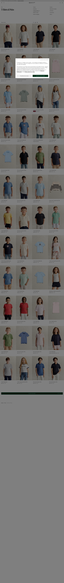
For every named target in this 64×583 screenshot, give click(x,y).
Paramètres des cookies (24, 75)
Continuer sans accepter (44, 59)
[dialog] (32, 68)
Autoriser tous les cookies (40, 75)
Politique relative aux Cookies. (30, 71)
